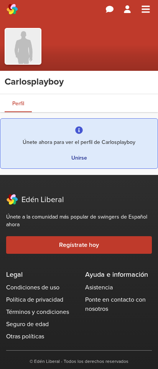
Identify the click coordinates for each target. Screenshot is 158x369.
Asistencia (99, 287)
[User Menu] (127, 9)
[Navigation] (146, 9)
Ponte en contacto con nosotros (115, 304)
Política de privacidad (34, 299)
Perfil (18, 104)
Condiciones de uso (32, 287)
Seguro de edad (27, 324)
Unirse (79, 158)
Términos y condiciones (37, 311)
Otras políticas (25, 336)
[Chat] (109, 9)
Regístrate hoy (79, 244)
